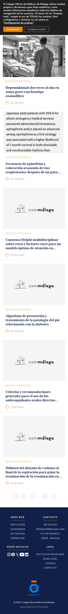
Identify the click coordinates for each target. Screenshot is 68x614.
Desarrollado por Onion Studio (34, 606)
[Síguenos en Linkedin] (26, 555)
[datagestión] (34, 588)
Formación (18, 538)
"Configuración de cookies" (18, 22)
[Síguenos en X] (17, 555)
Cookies (50, 563)
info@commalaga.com (50, 529)
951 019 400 (50, 524)
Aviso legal (50, 558)
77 (44, 496)
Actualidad (17, 533)
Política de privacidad (50, 554)
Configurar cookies (37, 29)
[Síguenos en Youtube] (22, 555)
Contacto (50, 567)
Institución (17, 524)
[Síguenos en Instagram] (9, 555)
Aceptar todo (13, 29)
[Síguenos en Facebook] (13, 555)
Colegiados (17, 529)
